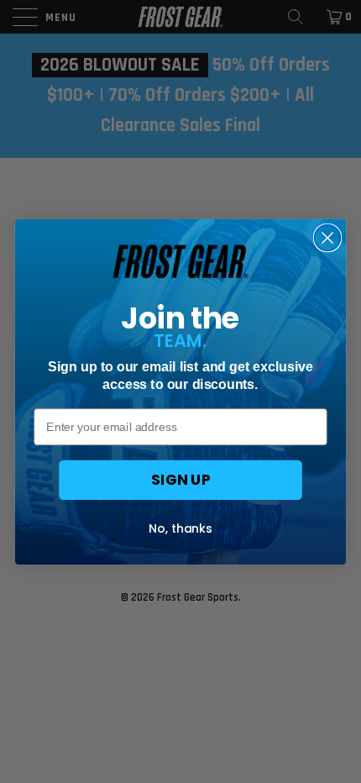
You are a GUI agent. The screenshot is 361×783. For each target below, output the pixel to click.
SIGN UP (180, 479)
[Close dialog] (328, 237)
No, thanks (180, 527)
